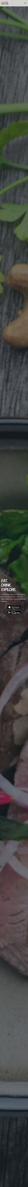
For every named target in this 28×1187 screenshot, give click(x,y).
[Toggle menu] (25, 3)
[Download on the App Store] (14, 607)
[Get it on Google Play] (14, 612)
